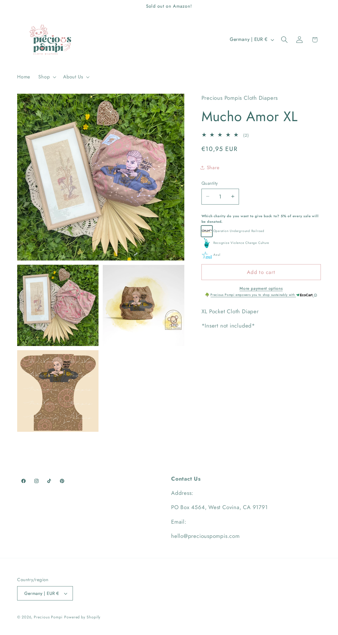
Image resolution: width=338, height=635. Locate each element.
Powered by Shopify (82, 617)
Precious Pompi (48, 617)
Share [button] (213, 167)
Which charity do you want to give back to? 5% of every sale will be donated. (260, 218)
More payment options (261, 288)
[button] (46, 77)
